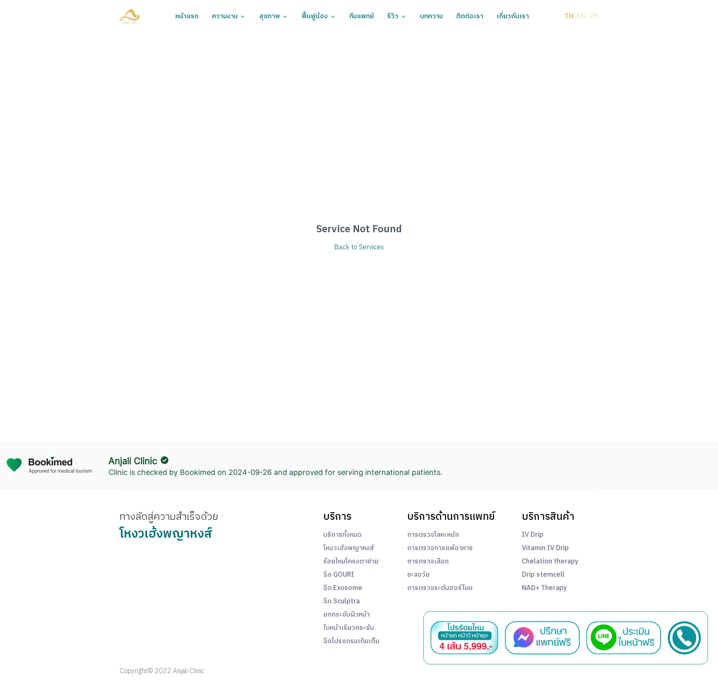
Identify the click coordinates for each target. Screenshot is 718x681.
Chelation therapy (550, 562)
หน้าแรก (187, 16)
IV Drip (532, 535)
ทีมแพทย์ (361, 16)
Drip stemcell (543, 575)
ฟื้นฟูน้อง (315, 17)
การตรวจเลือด (428, 562)
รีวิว (392, 17)
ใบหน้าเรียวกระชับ (348, 628)
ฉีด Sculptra (341, 602)
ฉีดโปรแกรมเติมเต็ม (351, 642)
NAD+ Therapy (544, 588)
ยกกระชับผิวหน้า (346, 615)
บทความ (431, 16)
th (569, 16)
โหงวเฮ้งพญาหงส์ (348, 548)
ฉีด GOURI (338, 575)
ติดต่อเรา (469, 16)
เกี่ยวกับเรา (513, 16)
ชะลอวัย (418, 575)
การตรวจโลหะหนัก (433, 535)
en (581, 16)
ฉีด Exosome (342, 588)
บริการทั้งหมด (342, 535)
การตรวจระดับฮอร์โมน (440, 588)
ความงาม (225, 17)
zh (593, 16)
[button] (130, 16)
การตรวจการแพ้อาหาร (440, 548)
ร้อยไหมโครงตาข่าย (351, 562)
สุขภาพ (269, 17)
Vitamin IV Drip (545, 548)
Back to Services (359, 248)
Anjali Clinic (132, 460)
